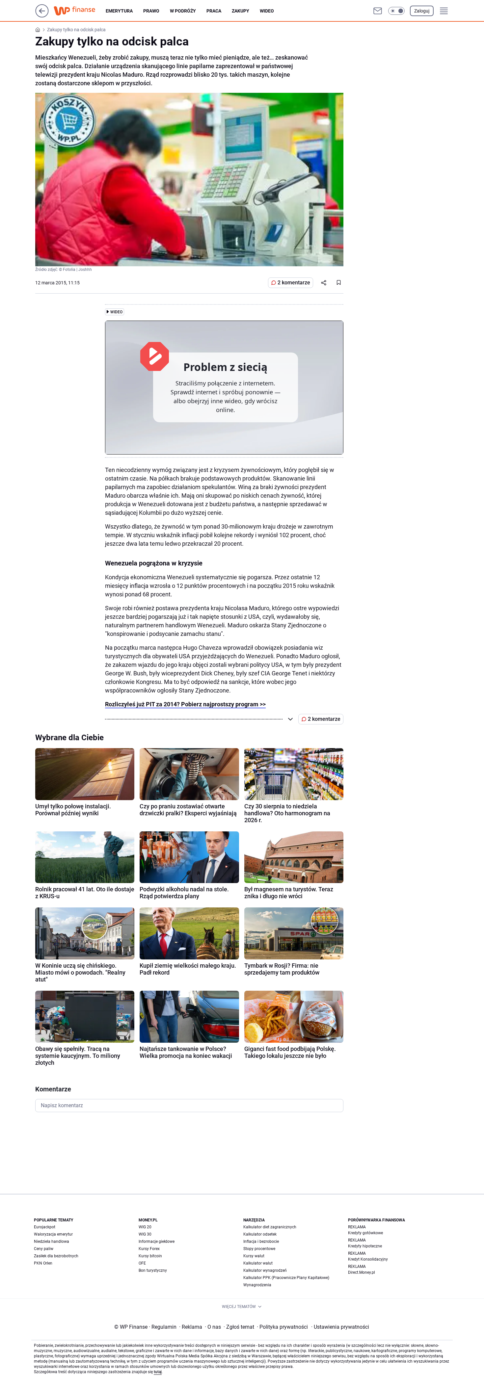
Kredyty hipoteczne (365, 1246)
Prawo (151, 10)
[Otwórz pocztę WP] (377, 11)
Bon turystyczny (153, 1270)
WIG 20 (145, 1227)
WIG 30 (145, 1234)
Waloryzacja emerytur (53, 1234)
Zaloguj (421, 10)
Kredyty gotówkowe (365, 1233)
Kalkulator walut (258, 1263)
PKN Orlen (43, 1263)
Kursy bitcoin (150, 1256)
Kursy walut (253, 1256)
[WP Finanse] (80, 11)
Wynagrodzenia (257, 1285)
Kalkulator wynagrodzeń (265, 1270)
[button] (396, 11)
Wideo (267, 10)
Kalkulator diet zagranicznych (269, 1227)
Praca (213, 10)
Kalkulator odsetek (260, 1234)
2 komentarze (294, 282)
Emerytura (119, 10)
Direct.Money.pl (361, 1272)
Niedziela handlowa (51, 1241)
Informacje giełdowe (157, 1241)
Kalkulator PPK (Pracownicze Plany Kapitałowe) (286, 1277)
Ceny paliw (43, 1248)
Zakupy (240, 10)
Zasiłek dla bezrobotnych (56, 1256)
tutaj (158, 1372)
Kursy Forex (149, 1248)
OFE (142, 1263)
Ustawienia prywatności (340, 1327)
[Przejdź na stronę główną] (42, 16)
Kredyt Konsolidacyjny (368, 1259)
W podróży (183, 10)
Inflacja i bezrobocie (261, 1241)
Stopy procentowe (259, 1248)
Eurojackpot (44, 1227)
